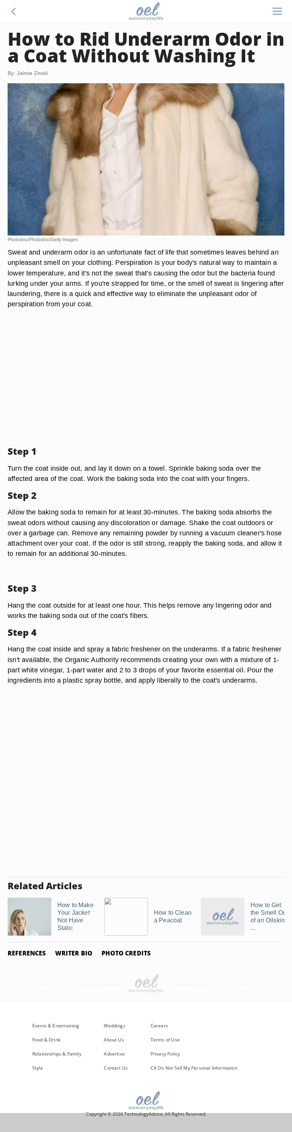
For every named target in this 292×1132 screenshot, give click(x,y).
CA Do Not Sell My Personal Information (194, 1068)
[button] (13, 11)
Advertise (114, 1054)
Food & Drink (46, 1039)
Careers (159, 1025)
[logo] (146, 11)
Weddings (114, 1025)
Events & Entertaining (55, 1025)
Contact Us (116, 1068)
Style (37, 1068)
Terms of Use (165, 1039)
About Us (114, 1039)
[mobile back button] (13, 11)
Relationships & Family (56, 1054)
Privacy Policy (165, 1054)
